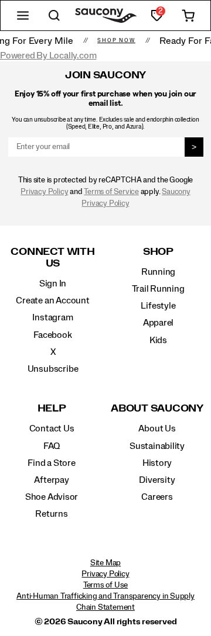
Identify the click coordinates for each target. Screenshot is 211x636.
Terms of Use (105, 585)
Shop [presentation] (158, 252)
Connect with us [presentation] (52, 257)
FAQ (51, 446)
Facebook (52, 335)
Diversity (157, 480)
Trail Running (158, 288)
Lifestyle (158, 305)
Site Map (105, 563)
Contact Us (51, 428)
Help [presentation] (52, 408)
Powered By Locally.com (48, 55)
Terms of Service (111, 192)
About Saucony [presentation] (157, 408)
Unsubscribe (53, 369)
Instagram (52, 317)
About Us (156, 428)
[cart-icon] (188, 15)
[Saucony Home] (106, 15)
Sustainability (157, 446)
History (157, 463)
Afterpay (51, 480)
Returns (51, 514)
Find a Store (51, 463)
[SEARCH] (54, 15)
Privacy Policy (44, 192)
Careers (157, 497)
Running (158, 271)
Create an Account (52, 300)
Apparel (158, 322)
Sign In (53, 283)
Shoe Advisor (51, 497)
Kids (158, 340)
